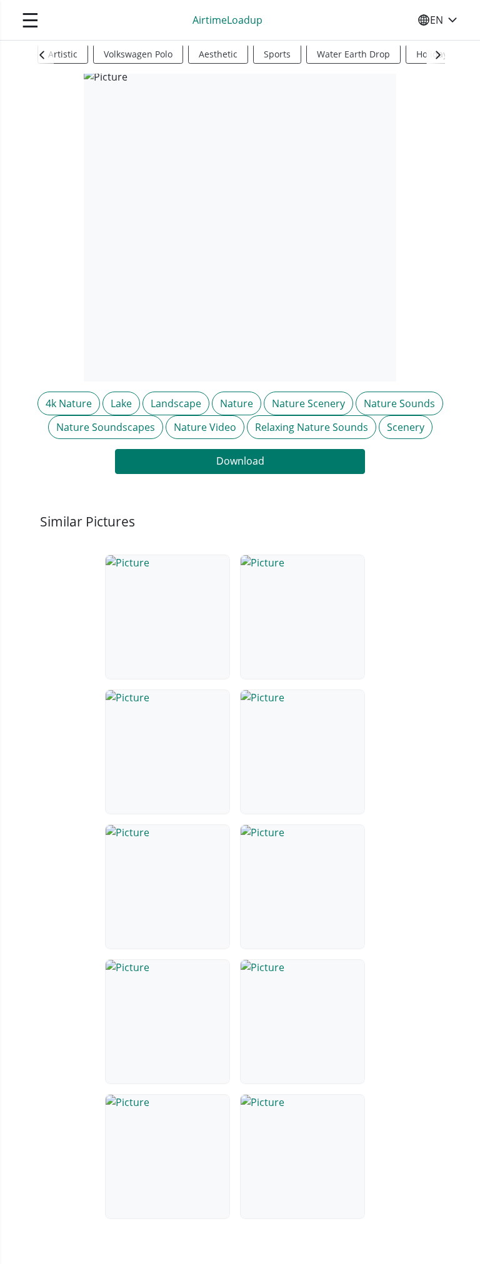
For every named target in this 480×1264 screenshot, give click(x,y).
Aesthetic (218, 54)
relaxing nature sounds (311, 427)
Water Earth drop (353, 54)
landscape (176, 403)
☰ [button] (30, 19)
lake (121, 403)
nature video (205, 427)
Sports (277, 54)
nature (236, 403)
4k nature (69, 403)
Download (240, 461)
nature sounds (399, 403)
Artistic (63, 54)
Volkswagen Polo (138, 54)
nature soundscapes (105, 427)
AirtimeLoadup (227, 20)
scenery (405, 427)
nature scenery (308, 403)
